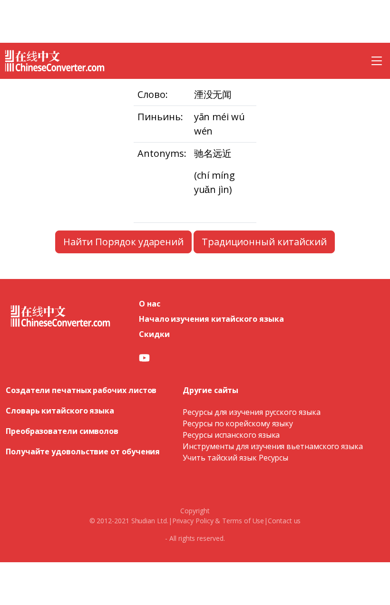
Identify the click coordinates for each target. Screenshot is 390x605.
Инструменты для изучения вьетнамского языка (273, 446)
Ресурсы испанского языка (231, 435)
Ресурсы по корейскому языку (238, 423)
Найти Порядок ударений (123, 241)
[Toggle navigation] (376, 60)
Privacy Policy (193, 520)
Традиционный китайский (264, 241)
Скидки (154, 334)
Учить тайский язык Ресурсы (235, 457)
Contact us (284, 520)
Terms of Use (243, 520)
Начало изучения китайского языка (211, 319)
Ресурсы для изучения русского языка (251, 412)
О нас (149, 303)
